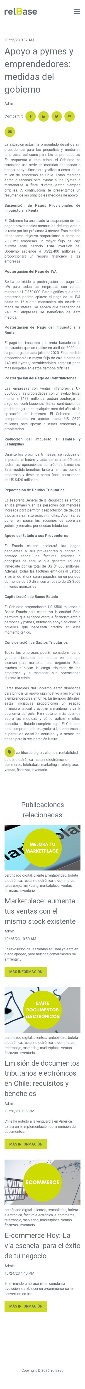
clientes (51, 752)
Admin (10, 103)
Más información (25, 972)
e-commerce (64, 880)
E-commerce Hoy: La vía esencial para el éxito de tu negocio (42, 1245)
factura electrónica (49, 759)
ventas (10, 770)
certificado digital (29, 752)
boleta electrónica (19, 759)
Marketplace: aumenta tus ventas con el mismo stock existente (40, 911)
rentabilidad (68, 752)
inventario (39, 770)
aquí (56, 724)
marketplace (68, 764)
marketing (49, 764)
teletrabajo (31, 764)
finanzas (23, 770)
